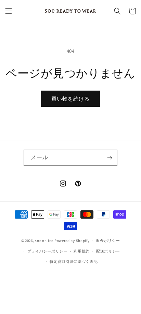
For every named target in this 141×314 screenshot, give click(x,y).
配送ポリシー (108, 251)
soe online (44, 240)
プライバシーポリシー (47, 251)
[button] (8, 11)
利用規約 (82, 251)
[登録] (109, 158)
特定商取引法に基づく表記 (74, 261)
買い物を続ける (70, 98)
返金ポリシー (108, 240)
